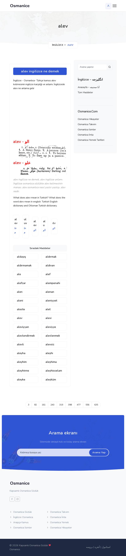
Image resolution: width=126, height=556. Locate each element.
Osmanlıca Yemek (59, 522)
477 (79, 404)
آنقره (97, 547)
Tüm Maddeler (85, 92)
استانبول (106, 547)
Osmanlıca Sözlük (22, 512)
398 (70, 404)
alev (15, 221)
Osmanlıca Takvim (87, 124)
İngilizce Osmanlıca (23, 517)
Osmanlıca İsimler (87, 129)
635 (96, 404)
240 (52, 404)
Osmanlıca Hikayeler (88, 119)
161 (43, 404)
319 (61, 404)
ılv (54, 223)
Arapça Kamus (21, 522)
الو (34, 230)
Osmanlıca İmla (85, 134)
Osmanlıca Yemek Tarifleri (91, 140)
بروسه (89, 547)
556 (87, 404)
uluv (25, 221)
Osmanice (15, 549)
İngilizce (57, 45)
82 (35, 404)
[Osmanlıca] (20, 5)
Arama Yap (99, 452)
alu (44, 223)
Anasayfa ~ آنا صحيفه (88, 87)
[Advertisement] (60, 116)
